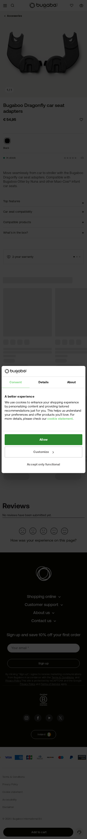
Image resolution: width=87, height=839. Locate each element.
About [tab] (71, 382)
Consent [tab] (16, 382)
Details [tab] (43, 382)
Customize (41, 452)
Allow (43, 439)
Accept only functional (43, 464)
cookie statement (60, 418)
